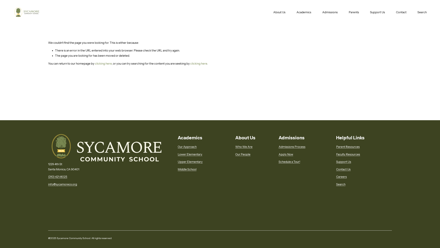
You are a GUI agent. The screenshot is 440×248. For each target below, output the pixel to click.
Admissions (330, 12)
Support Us (377, 12)
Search (422, 12)
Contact (401, 12)
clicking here (103, 63)
